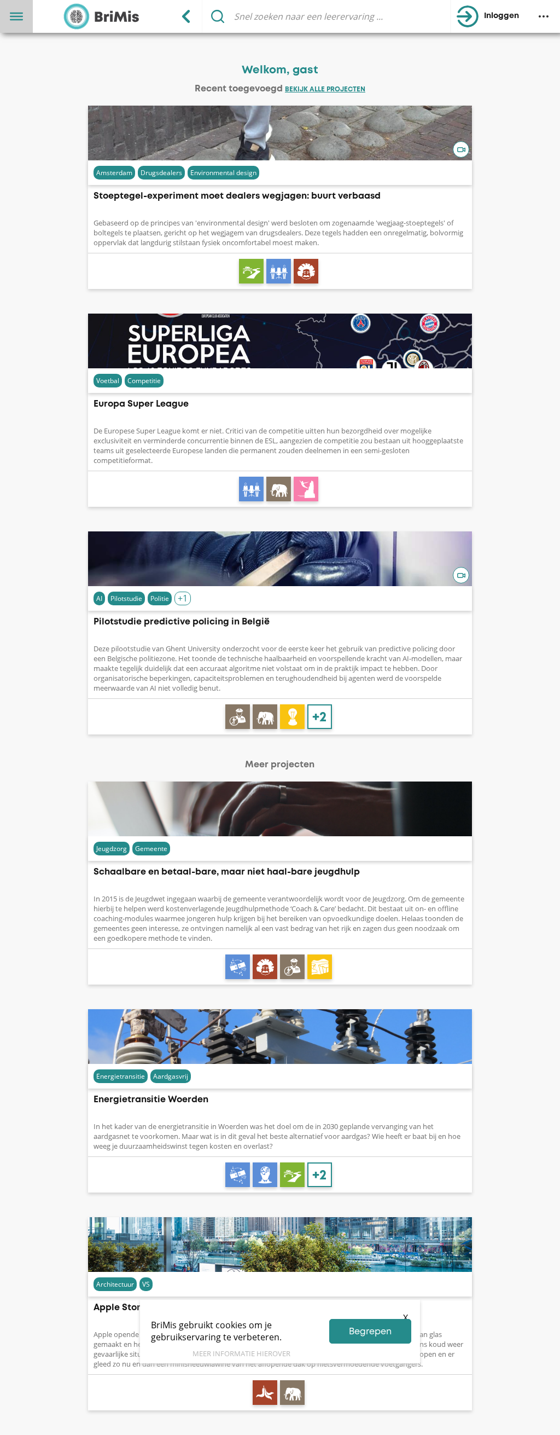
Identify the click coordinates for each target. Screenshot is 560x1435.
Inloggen (501, 16)
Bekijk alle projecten (325, 89)
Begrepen (370, 1332)
